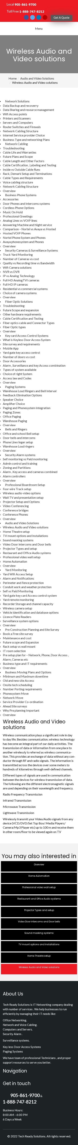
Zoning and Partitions (17, 467)
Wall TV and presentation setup (23, 497)
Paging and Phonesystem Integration (26, 408)
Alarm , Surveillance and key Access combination (34, 365)
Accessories (11, 199)
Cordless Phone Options (18, 207)
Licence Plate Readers (17, 617)
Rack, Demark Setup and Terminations (27, 173)
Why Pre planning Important (21, 710)
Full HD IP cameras (15, 284)
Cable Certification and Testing (23, 318)
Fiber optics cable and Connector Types (29, 323)
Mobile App (11, 348)
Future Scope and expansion (21, 310)
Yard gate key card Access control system (30, 595)
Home (13, 78)
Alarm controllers (14, 476)
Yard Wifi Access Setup (18, 574)
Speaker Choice (13, 399)
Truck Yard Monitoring (18, 254)
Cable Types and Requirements (23, 178)
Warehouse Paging (15, 421)
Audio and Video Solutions (37, 78)
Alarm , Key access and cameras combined (30, 472)
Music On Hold (13, 212)
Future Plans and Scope (18, 156)
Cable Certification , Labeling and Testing (29, 165)
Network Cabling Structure (20, 131)
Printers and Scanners (17, 118)
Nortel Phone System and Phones (24, 237)
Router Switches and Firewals (22, 127)
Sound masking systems (18, 540)
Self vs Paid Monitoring (18, 591)
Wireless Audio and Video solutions (25, 527)
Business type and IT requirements (25, 663)
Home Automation (15, 561)
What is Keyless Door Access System (27, 340)
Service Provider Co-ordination (23, 702)
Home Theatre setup (16, 531)
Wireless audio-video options (22, 493)
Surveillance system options (21, 621)
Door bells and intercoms (19, 438)
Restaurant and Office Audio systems (27, 553)
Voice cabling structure (18, 182)
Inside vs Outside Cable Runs (21, 169)
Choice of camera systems (20, 293)
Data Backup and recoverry (20, 105)
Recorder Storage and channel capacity (28, 604)
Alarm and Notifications (18, 578)
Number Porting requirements (22, 689)
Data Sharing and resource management (28, 109)
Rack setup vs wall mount (19, 646)
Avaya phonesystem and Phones (23, 242)
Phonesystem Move (16, 693)
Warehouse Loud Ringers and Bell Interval (29, 391)
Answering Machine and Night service (27, 225)
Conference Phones (15, 514)
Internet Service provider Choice (24, 135)
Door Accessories (14, 361)
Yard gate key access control (21, 352)
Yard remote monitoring (18, 599)
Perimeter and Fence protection (23, 582)
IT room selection (14, 651)
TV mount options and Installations (25, 535)
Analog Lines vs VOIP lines (20, 220)
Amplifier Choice (14, 403)
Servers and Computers (18, 122)
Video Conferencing (16, 506)
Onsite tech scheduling (17, 685)
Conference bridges (16, 510)
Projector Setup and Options (21, 501)
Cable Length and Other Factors (23, 161)
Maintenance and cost (17, 638)
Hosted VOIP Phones (17, 233)
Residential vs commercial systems (25, 289)
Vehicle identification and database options (31, 612)
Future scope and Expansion (21, 642)
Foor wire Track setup (17, 489)
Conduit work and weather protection (27, 587)
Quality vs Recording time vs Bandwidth (29, 263)
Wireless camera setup (17, 608)
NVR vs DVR (11, 271)
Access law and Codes (17, 378)
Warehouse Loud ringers (18, 446)
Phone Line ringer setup (18, 442)
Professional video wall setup (22, 557)
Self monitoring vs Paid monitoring (25, 459)
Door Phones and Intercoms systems (26, 203)
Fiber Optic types (14, 327)
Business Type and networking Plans (26, 139)
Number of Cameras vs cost (21, 259)
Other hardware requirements (22, 314)
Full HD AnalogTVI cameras (21, 280)
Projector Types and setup (20, 548)
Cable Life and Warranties (19, 152)
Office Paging (12, 416)
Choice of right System (17, 374)
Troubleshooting (14, 148)
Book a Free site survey (18, 633)
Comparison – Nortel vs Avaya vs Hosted (29, 229)
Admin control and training (20, 463)
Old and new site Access (18, 680)
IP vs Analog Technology (19, 276)
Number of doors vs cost (19, 357)
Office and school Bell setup (21, 433)
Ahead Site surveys (15, 706)
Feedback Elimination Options (22, 395)
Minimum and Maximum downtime (25, 676)
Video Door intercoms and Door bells (27, 544)
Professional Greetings (18, 216)
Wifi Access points (15, 114)
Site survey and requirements (21, 344)
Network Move (13, 697)
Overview (9, 191)
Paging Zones (11, 412)
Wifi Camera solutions (17, 267)
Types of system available (19, 369)
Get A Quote (61, 17)
